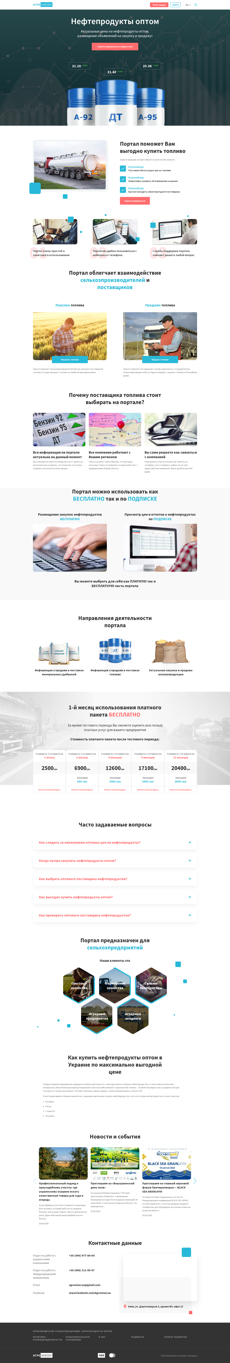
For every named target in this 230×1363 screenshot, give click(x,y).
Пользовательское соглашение (78, 1337)
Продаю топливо (160, 359)
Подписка (137, 1337)
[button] (35, 1181)
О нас (102, 1337)
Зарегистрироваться (134, 200)
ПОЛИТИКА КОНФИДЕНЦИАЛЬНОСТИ (47, 1337)
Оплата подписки (175, 1337)
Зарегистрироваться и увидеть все (115, 46)
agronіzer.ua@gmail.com (84, 1285)
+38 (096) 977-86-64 (82, 1255)
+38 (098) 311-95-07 (82, 1270)
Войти (175, 4)
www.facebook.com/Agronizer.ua (84, 1293)
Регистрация (159, 4)
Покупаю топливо (70, 359)
